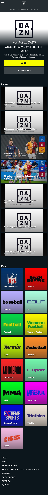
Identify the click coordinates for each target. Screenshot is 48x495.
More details (24, 70)
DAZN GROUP (8, 477)
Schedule (23, 9)
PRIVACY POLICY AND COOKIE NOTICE (20, 469)
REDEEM (6, 481)
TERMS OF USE (9, 465)
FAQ (4, 461)
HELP (4, 457)
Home (13, 9)
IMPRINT (6, 473)
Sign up (24, 63)
